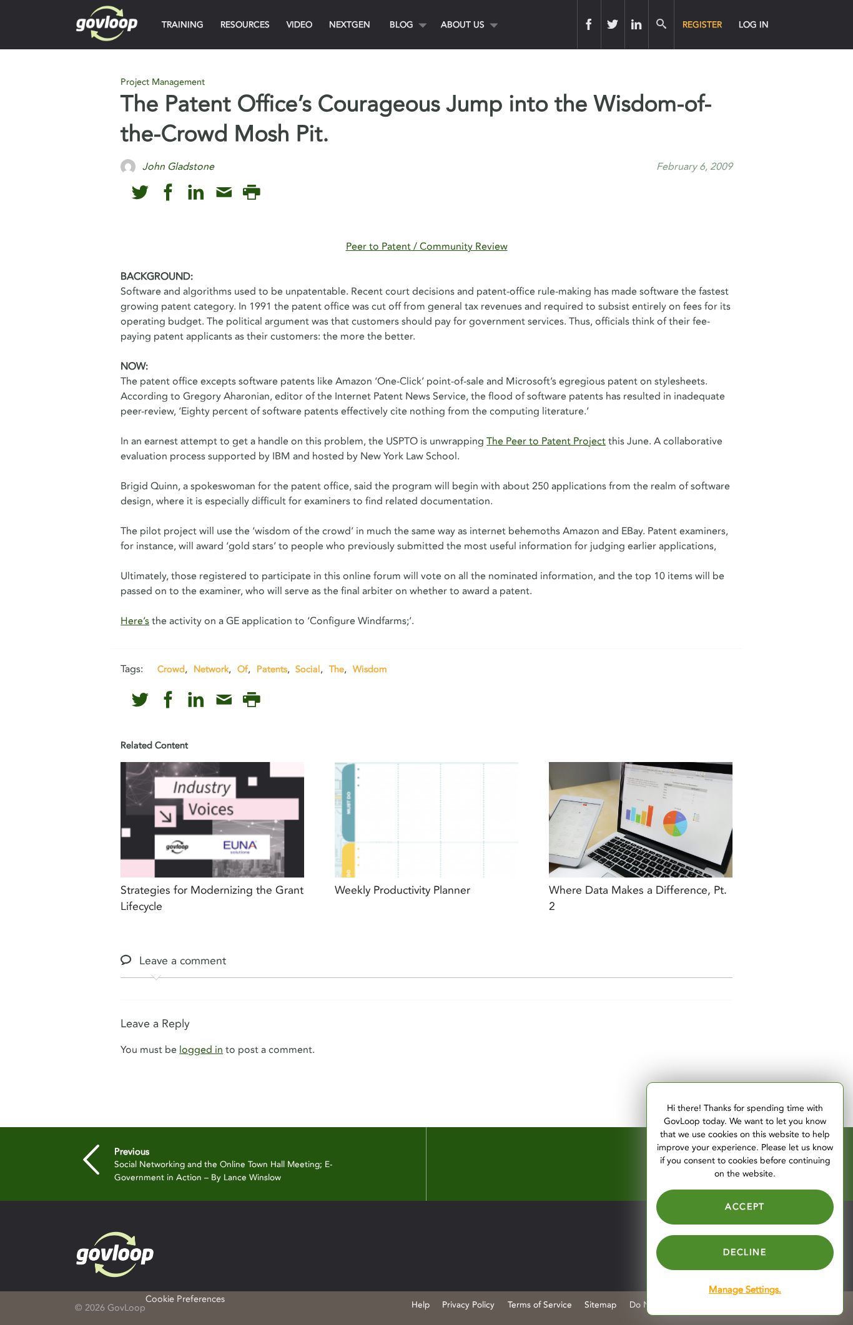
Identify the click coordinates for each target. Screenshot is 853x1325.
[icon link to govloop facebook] (168, 192)
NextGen (349, 25)
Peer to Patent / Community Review (427, 246)
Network (211, 669)
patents (272, 669)
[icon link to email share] (223, 192)
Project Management (163, 82)
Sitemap (600, 1305)
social (307, 669)
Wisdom (370, 669)
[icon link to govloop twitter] (140, 192)
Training (183, 25)
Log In (754, 25)
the (336, 669)
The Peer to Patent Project (546, 441)
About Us (463, 25)
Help (421, 1305)
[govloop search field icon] (661, 24)
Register (702, 25)
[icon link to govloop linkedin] (195, 192)
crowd (171, 669)
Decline (744, 1252)
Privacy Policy (468, 1305)
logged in (201, 1050)
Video (299, 25)
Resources (245, 25)
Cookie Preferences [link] (185, 1299)
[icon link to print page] (251, 192)
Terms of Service (540, 1305)
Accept (745, 1207)
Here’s (135, 621)
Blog (401, 25)
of (242, 669)
